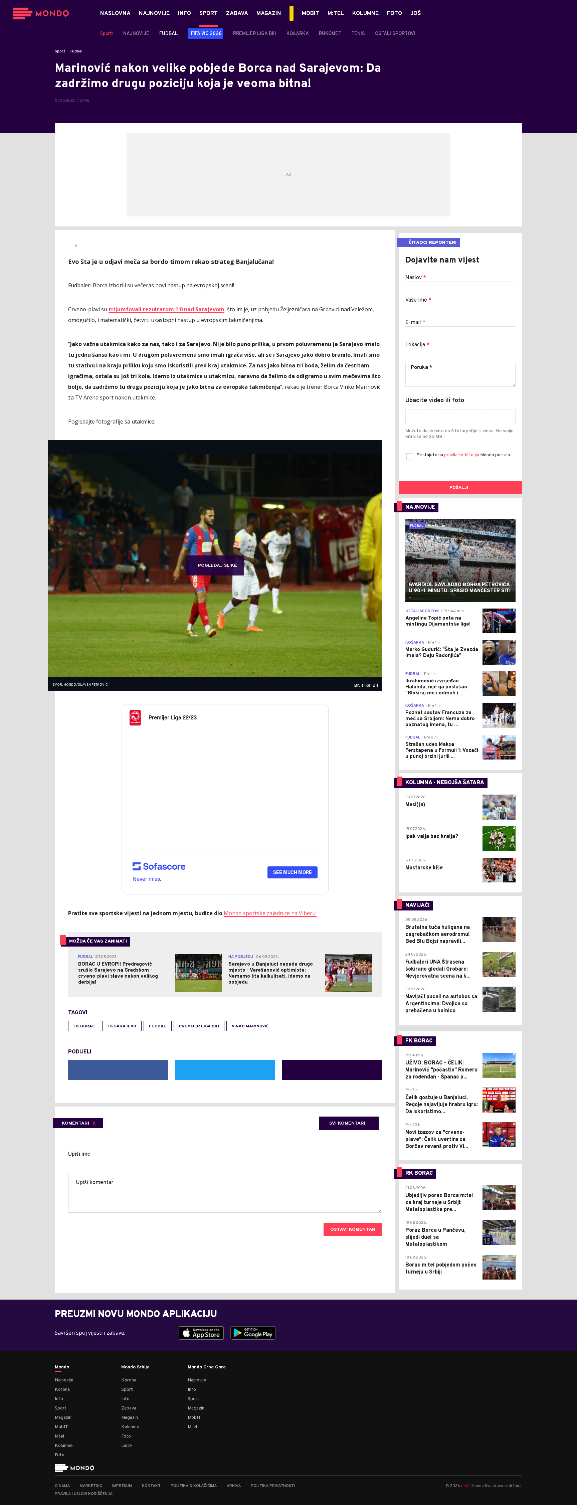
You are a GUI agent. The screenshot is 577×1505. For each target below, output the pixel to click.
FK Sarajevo (122, 1026)
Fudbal (76, 51)
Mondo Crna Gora (207, 1367)
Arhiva (234, 1486)
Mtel (59, 1436)
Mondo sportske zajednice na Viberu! (270, 913)
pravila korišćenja (462, 455)
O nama (62, 1486)
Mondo (62, 1367)
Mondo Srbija (135, 1367)
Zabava (128, 1408)
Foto (59, 1455)
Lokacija (417, 345)
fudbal (157, 1026)
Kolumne (64, 1446)
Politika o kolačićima (194, 1486)
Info (59, 1399)
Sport (60, 51)
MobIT (61, 1427)
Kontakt (151, 1486)
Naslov (415, 278)
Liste (126, 1446)
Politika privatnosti (273, 1486)
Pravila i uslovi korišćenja (84, 1494)
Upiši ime (79, 1154)
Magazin (63, 1417)
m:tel (465, 1485)
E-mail (415, 322)
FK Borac (84, 1026)
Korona (62, 1389)
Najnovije (64, 1380)
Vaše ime (418, 300)
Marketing (91, 1486)
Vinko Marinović (250, 1026)
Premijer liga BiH (199, 1026)
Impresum (122, 1486)
